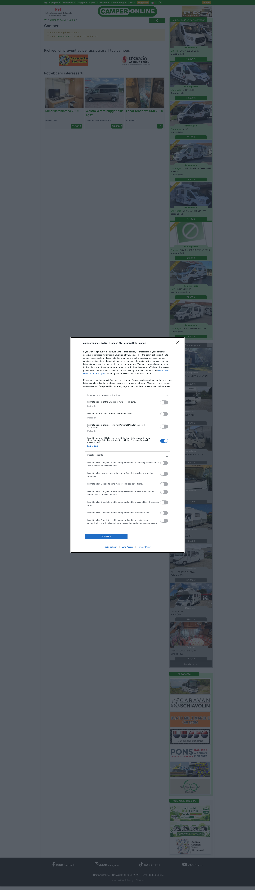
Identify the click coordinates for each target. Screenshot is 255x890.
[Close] (178, 343)
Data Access (127, 547)
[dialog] (127, 445)
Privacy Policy (144, 547)
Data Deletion (110, 547)
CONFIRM (106, 536)
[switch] (164, 402)
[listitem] (127, 396)
